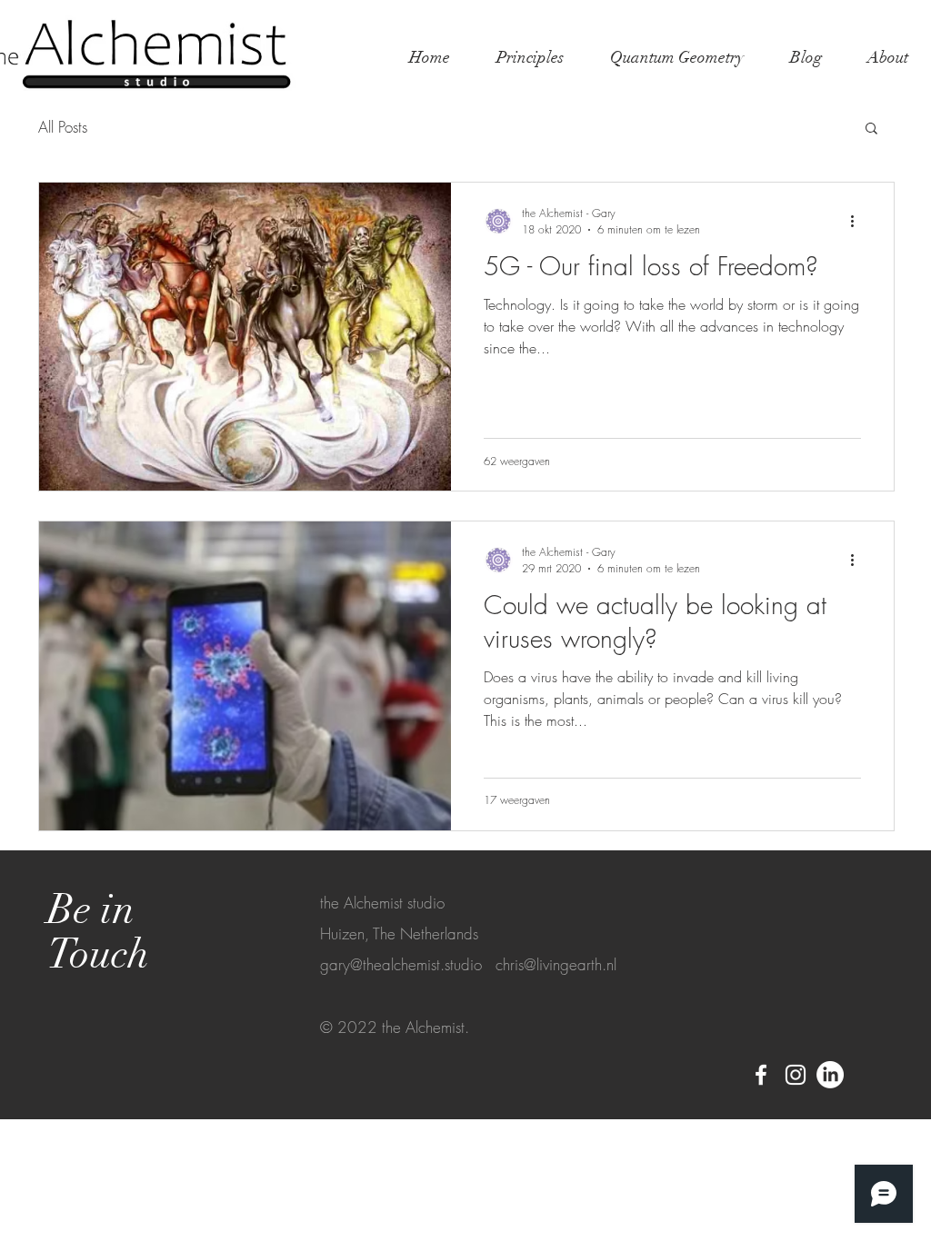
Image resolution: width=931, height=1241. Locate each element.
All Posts (62, 126)
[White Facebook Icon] (761, 1074)
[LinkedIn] (830, 1074)
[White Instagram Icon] (795, 1074)
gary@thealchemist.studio (401, 964)
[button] (871, 129)
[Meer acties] (858, 221)
